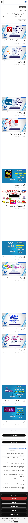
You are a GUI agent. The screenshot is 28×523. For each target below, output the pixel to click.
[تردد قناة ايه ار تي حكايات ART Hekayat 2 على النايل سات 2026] (14, 341)
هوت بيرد (20, 20)
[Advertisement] (14, 81)
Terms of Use (14, 506)
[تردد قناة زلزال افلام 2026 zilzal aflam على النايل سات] (14, 413)
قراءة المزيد (11, 521)
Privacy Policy (14, 514)
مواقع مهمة (14, 495)
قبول (16, 521)
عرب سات (23, 20)
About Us (14, 502)
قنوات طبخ (23, 385)
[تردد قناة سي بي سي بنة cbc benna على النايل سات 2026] (14, 392)
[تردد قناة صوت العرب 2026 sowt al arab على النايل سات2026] (14, 320)
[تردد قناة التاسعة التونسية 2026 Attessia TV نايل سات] (14, 32)
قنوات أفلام (23, 46)
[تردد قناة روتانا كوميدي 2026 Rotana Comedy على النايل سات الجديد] (14, 53)
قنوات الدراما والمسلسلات (22, 118)
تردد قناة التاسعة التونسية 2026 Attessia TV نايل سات (14, 450)
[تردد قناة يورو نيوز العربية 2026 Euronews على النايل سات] (14, 104)
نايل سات (24, 25)
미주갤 (14, 498)
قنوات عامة (23, 313)
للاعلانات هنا (14, 435)
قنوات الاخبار (23, 97)
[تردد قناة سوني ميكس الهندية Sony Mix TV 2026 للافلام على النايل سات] (14, 176)
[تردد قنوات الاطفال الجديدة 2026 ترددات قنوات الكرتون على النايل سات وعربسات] (14, 197)
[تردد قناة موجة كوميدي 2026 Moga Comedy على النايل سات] (14, 269)
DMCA (14, 510)
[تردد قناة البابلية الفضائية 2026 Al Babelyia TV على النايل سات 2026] (14, 248)
